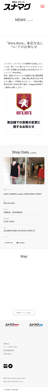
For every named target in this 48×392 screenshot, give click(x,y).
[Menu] (41, 5)
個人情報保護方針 (9, 350)
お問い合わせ (8, 353)
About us (6, 343)
